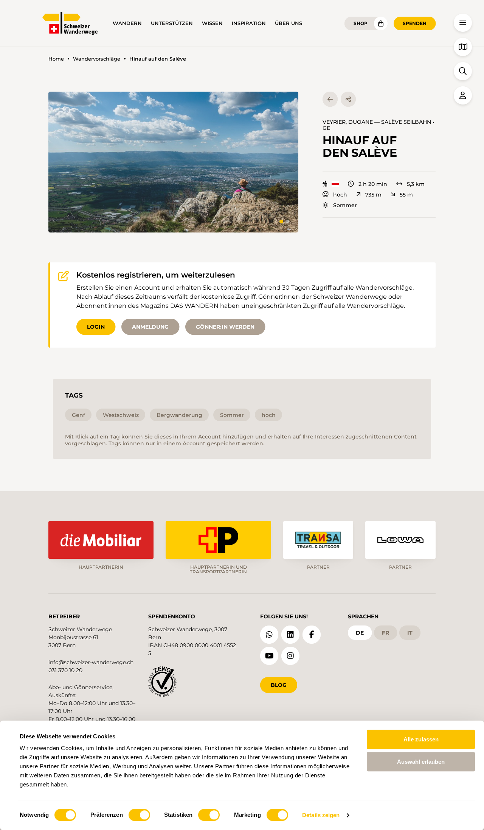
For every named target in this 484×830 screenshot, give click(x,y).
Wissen (212, 23)
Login (96, 326)
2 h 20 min (372, 184)
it (410, 632)
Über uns (288, 23)
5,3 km (416, 184)
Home (56, 59)
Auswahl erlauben (421, 761)
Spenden (415, 23)
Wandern (127, 23)
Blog (279, 685)
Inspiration (249, 23)
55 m (406, 195)
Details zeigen (321, 815)
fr (385, 632)
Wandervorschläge (96, 59)
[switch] (139, 815)
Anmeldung (150, 326)
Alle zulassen (421, 739)
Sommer (345, 205)
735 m (373, 195)
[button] (173, 162)
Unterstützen (172, 23)
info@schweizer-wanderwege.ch (90, 662)
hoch (340, 195)
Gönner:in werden (225, 326)
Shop (361, 23)
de (360, 632)
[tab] (281, 221)
